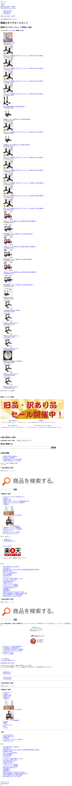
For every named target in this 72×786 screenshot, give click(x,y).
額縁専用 (18, 527)
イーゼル (16, 533)
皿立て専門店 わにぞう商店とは (11, 566)
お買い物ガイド (7, 568)
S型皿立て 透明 (7, 499)
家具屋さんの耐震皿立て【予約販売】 (12, 361)
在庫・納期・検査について (10, 587)
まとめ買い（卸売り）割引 (10, 579)
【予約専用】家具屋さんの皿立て (11, 310)
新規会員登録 (6, 673)
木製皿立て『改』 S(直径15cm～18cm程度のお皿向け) (16, 144)
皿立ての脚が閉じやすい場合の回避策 (12, 594)
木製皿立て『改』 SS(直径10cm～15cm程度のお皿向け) (17, 119)
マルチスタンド (7, 692)
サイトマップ (6, 577)
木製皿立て (6, 504)
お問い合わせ (6, 13)
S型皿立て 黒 (25, 501)
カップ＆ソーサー (7, 530)
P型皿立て (22, 502)
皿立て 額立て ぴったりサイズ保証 (12, 596)
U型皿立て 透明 (10, 42)
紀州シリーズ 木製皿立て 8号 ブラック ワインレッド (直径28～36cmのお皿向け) (23, 157)
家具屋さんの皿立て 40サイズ (10, 335)
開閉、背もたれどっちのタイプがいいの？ (14, 591)
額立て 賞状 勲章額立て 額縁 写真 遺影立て (14, 106)
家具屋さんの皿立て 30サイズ (10, 323)
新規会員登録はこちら (9, 540)
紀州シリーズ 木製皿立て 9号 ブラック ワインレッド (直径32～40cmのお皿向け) (23, 170)
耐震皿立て (17, 526)
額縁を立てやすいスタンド (10, 19)
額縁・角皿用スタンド (9, 581)
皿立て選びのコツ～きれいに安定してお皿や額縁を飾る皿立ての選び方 (21, 569)
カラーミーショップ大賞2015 (10, 584)
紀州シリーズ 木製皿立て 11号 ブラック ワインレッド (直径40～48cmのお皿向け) (23, 195)
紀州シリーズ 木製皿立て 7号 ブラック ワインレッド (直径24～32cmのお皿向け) (23, 132)
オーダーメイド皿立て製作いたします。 (13, 578)
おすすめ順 (12, 30)
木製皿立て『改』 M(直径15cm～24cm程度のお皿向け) (19, 233)
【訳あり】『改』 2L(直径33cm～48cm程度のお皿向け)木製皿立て (19, 272)
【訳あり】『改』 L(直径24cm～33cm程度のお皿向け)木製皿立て (19, 246)
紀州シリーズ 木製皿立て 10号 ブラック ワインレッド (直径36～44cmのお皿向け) (23, 182)
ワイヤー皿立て (18, 515)
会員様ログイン (8, 539)
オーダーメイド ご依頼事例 (10, 585)
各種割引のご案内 (7, 571)
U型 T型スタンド (20, 496)
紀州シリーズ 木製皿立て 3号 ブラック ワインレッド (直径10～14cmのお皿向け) (23, 55)
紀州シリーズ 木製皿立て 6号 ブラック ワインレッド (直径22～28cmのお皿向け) (23, 93)
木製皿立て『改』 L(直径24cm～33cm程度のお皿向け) (19, 259)
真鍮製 (20, 529)
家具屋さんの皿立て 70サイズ (10, 386)
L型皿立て (6, 498)
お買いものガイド (7, 10)
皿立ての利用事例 (7, 574)
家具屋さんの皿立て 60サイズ (10, 373)
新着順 (22, 30)
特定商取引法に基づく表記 (7, 663)
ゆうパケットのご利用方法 (10, 572)
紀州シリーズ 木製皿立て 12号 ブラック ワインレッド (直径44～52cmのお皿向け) (23, 208)
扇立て (19, 532)
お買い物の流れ (7, 12)
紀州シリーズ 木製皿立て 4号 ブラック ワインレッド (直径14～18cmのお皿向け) (23, 68)
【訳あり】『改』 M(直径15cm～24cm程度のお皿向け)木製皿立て (19, 221)
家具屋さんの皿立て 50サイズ (10, 348)
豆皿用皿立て (6, 588)
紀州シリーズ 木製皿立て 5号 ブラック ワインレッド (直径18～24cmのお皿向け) (23, 81)
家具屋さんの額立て (8, 297)
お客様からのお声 (7, 582)
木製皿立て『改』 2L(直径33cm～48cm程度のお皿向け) (19, 284)
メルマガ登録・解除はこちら (8, 660)
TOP (2, 19)
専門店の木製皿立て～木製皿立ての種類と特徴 (15, 593)
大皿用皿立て (6, 590)
